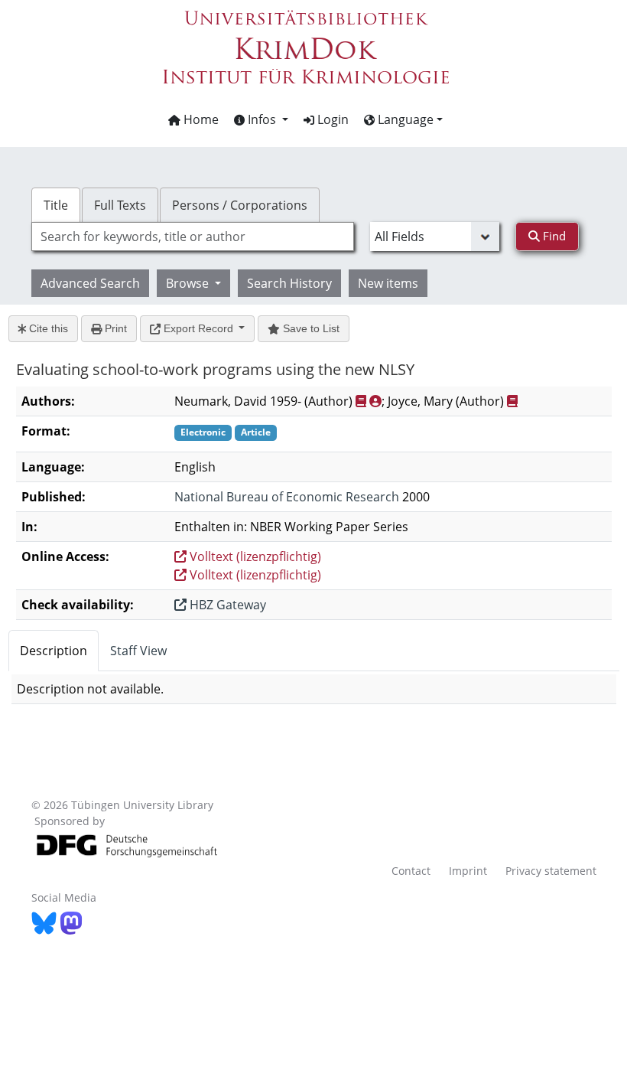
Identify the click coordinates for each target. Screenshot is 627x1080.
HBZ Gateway (226, 604)
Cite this (47, 328)
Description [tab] (53, 650)
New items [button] (388, 283)
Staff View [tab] (138, 650)
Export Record (198, 328)
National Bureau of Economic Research (286, 496)
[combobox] (192, 236)
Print (114, 328)
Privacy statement (550, 870)
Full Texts (120, 205)
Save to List (309, 328)
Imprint (468, 870)
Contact (410, 870)
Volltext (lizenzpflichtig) (254, 556)
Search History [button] (289, 283)
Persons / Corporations (239, 205)
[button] (261, 119)
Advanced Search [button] (90, 283)
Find (553, 235)
